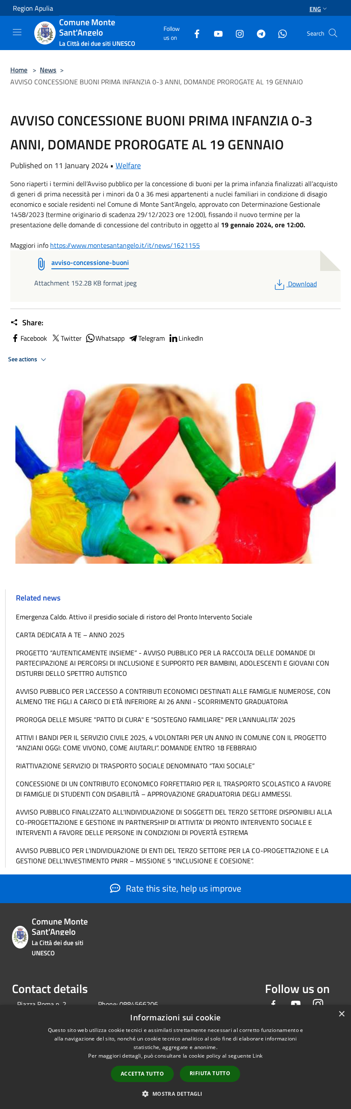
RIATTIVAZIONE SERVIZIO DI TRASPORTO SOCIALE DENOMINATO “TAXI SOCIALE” (135, 766)
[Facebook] (193, 33)
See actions (23, 359)
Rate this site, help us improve (182, 888)
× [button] (341, 1014)
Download (302, 284)
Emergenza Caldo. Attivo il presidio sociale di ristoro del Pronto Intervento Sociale (134, 617)
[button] (175, 1093)
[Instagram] (236, 33)
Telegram (151, 338)
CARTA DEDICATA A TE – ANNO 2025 (70, 635)
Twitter (71, 338)
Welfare (128, 165)
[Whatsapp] (279, 33)
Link (257, 1055)
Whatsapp (110, 338)
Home (18, 70)
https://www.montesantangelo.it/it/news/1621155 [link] (125, 245)
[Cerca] (333, 33)
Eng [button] (315, 8)
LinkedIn (190, 338)
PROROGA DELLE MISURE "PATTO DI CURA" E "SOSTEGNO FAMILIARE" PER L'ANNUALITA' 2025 (155, 719)
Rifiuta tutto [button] (210, 1073)
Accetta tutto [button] (142, 1073)
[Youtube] (214, 33)
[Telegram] (257, 33)
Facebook (34, 338)
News (48, 70)
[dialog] (175, 1057)
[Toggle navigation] (17, 32)
